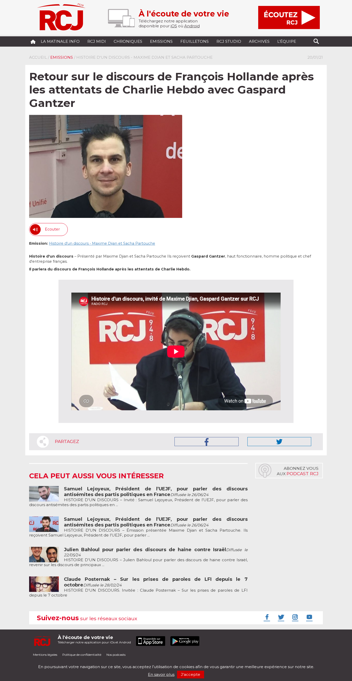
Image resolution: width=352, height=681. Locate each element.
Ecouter (52, 229)
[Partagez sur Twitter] (279, 441)
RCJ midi (96, 41)
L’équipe (286, 41)
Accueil (38, 57)
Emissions (161, 41)
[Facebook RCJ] (266, 617)
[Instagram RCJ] (294, 617)
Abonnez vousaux (298, 471)
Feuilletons (194, 41)
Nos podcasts (115, 655)
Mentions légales (45, 655)
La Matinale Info (60, 41)
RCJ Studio (228, 41)
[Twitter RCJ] (280, 617)
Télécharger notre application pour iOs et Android (94, 639)
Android (192, 25)
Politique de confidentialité (81, 655)
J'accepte (190, 674)
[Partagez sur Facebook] (206, 441)
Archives (259, 41)
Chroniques (128, 41)
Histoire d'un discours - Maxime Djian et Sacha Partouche (102, 243)
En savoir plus (161, 674)
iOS (174, 25)
